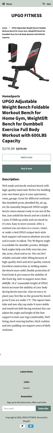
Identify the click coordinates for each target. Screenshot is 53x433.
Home (4, 28)
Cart (48, 4)
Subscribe (43, 408)
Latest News (26, 371)
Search (26, 388)
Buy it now (26, 168)
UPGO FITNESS (26, 15)
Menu (9, 3)
